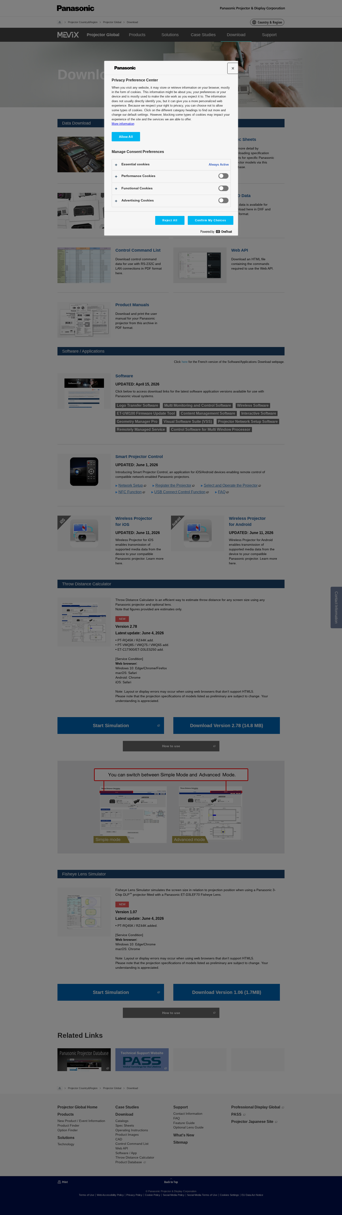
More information (123, 123)
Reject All (170, 220)
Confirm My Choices (210, 220)
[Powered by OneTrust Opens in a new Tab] (218, 233)
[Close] (233, 68)
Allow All (126, 137)
